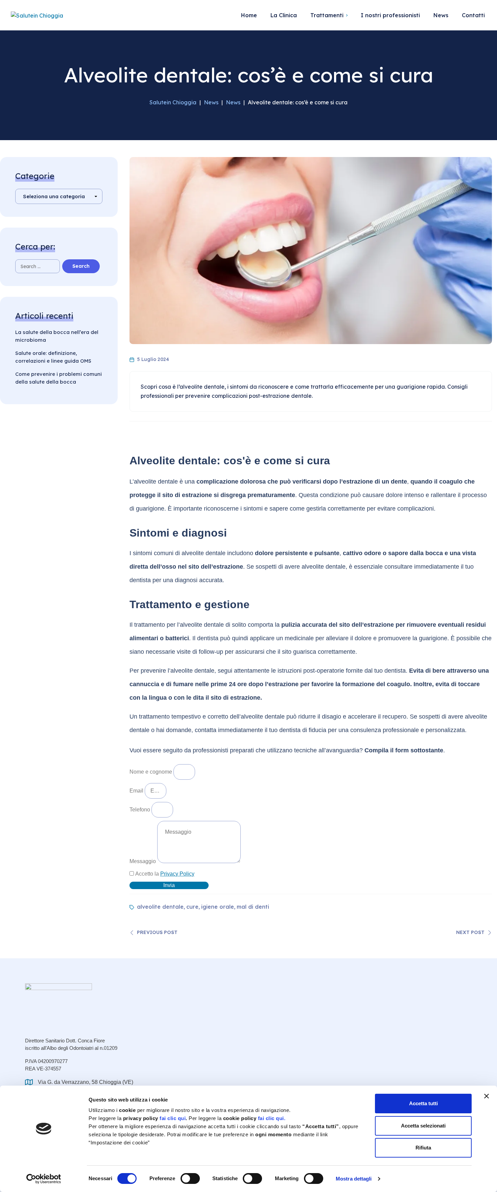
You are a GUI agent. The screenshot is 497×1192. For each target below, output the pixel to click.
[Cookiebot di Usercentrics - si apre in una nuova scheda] (43, 1179)
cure (192, 906)
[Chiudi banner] (486, 1096)
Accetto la (164, 874)
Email (137, 791)
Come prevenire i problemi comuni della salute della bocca (58, 378)
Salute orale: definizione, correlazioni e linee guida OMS (53, 357)
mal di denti (253, 906)
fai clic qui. (272, 1118)
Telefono (140, 809)
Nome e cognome (151, 772)
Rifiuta (423, 1147)
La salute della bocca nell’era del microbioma (56, 336)
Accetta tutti (423, 1103)
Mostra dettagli (354, 1179)
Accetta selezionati (423, 1126)
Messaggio (143, 861)
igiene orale (217, 906)
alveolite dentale (160, 906)
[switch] (190, 1178)
